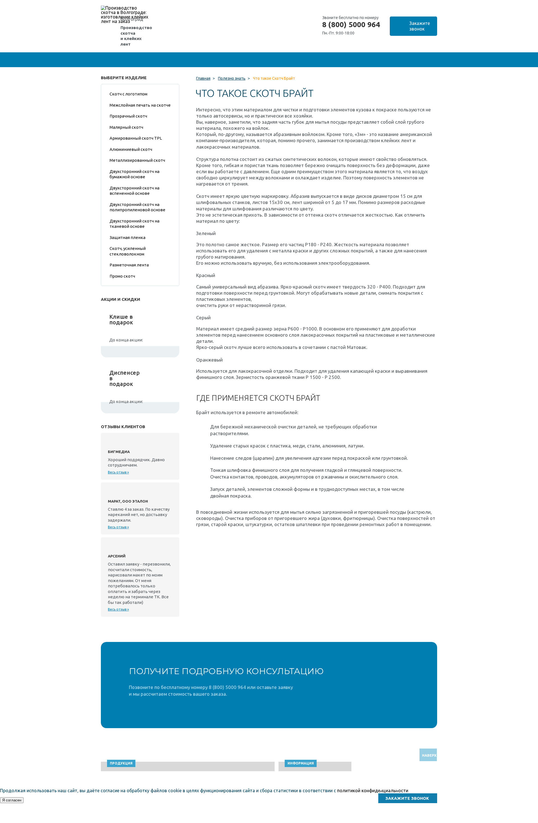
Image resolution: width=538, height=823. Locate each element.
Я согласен (11, 800)
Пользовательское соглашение (390, 820)
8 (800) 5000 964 (351, 24)
